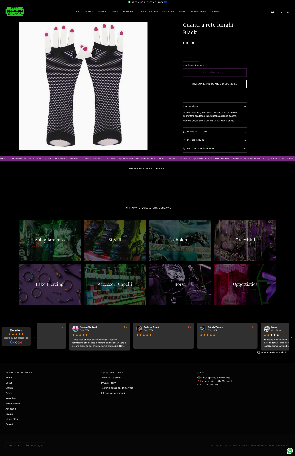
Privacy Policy (108, 382)
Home (9, 377)
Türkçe (12, 445)
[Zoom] (83, 86)
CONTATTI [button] (202, 372)
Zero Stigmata (222, 445)
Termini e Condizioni (111, 377)
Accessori (11, 408)
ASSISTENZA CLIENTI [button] (113, 372)
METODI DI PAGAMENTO (200, 148)
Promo (9, 393)
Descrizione (191, 106)
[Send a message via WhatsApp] (289, 450)
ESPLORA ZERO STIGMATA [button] (20, 372)
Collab (9, 382)
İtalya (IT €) (33, 445)
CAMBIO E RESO (196, 140)
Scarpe (9, 414)
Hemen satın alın (215, 95)
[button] (89, 11)
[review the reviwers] (59, 327)
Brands (9, 388)
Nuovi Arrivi (11, 398)
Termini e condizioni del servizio (117, 388)
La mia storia (12, 419)
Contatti (9, 424)
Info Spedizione (197, 131)
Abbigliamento (13, 403)
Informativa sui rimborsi (113, 393)
